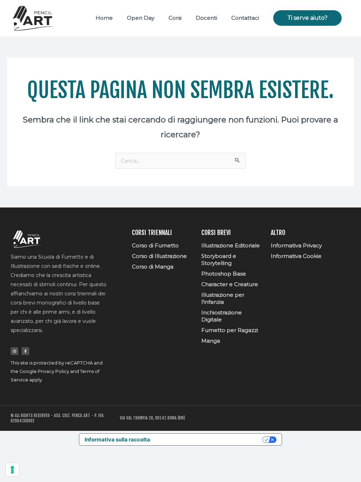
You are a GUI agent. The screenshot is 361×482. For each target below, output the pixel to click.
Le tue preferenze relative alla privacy (209, 439)
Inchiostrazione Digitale (221, 316)
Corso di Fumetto (155, 245)
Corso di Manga (152, 266)
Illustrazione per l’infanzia (222, 298)
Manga (210, 340)
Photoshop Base (223, 273)
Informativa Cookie (296, 256)
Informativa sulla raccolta (117, 439)
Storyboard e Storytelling (218, 259)
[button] (307, 18)
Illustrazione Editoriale (230, 245)
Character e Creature (229, 284)
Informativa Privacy (296, 245)
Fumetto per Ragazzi (229, 330)
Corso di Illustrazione (159, 256)
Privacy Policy (53, 371)
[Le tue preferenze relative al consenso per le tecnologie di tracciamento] (12, 469)
